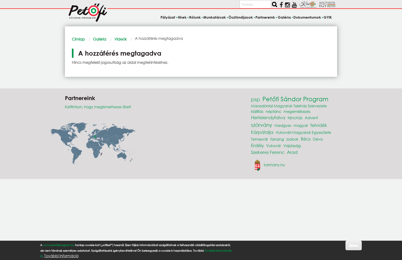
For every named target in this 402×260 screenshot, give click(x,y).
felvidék (318, 125)
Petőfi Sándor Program (295, 98)
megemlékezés (297, 111)
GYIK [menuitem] (328, 17)
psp (255, 99)
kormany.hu (274, 164)
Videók (120, 39)
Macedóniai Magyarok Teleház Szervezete (289, 105)
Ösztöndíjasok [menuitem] (240, 17)
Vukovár (273, 145)
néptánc (273, 111)
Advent (311, 117)
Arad (292, 152)
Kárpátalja (262, 132)
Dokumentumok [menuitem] (307, 17)
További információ (61, 256)
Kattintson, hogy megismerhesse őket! (98, 106)
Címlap (78, 39)
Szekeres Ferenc (268, 152)
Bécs (306, 139)
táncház (295, 117)
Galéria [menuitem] (284, 17)
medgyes (283, 125)
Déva (318, 139)
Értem (353, 245)
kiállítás (257, 111)
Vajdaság (292, 145)
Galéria (99, 39)
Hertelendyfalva (268, 117)
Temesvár (259, 139)
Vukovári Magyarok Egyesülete (303, 132)
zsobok (292, 139)
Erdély (257, 145)
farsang (277, 139)
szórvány (261, 125)
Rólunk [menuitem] (195, 17)
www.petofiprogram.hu (58, 245)
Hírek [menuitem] (182, 17)
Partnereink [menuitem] (265, 17)
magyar (301, 125)
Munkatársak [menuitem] (214, 17)
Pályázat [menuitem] (168, 17)
